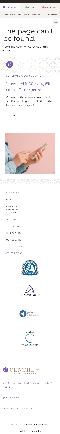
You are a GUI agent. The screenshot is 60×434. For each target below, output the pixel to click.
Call (19, 14)
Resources (12, 192)
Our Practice (14, 219)
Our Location (10, 14)
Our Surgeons (15, 246)
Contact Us (13, 226)
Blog (9, 199)
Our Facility (14, 233)
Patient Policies (51, 14)
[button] (55, 21)
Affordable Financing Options (14, 209)
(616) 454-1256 (11, 397)
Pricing (26, 14)
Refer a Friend (37, 14)
